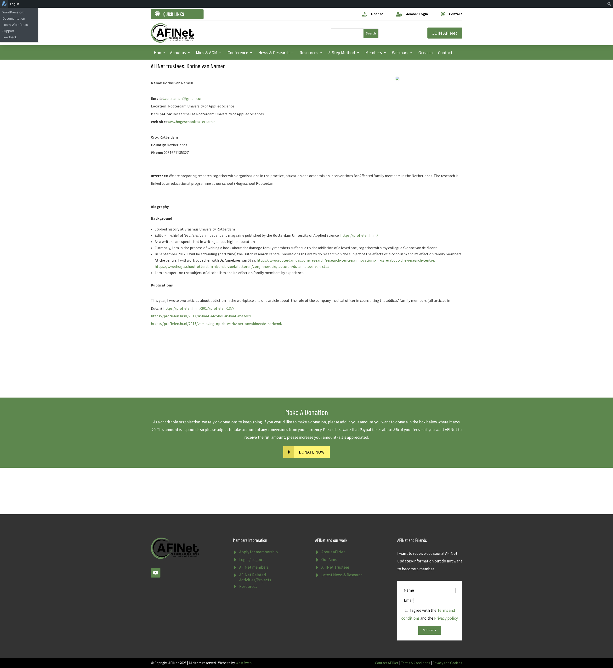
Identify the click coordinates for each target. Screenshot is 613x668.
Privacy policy (446, 618)
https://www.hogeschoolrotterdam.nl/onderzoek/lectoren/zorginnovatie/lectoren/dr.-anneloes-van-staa (242, 266)
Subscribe (429, 630)
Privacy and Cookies (447, 663)
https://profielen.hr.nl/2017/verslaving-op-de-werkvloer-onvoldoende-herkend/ (216, 323)
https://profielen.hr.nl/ (359, 235)
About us (178, 52)
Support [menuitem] (8, 31)
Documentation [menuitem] (13, 18)
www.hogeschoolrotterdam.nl (192, 121)
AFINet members (254, 567)
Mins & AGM (206, 52)
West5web (244, 663)
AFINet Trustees (335, 567)
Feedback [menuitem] (9, 37)
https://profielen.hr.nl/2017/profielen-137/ (198, 308)
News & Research (273, 52)
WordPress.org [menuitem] (13, 12)
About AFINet (333, 552)
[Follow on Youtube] (155, 573)
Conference (237, 52)
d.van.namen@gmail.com (183, 98)
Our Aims (329, 559)
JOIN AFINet (444, 33)
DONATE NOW (311, 452)
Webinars (400, 52)
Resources (309, 52)
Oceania (425, 52)
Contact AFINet (386, 663)
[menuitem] (4, 4)
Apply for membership (258, 552)
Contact (445, 52)
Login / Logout (251, 559)
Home (159, 52)
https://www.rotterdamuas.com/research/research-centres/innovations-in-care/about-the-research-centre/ (346, 260)
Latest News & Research (342, 575)
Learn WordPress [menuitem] (15, 25)
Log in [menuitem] (14, 4)
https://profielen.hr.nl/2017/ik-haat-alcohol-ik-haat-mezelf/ (201, 316)
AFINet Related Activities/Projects (255, 577)
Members (373, 52)
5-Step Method (341, 52)
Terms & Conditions (415, 663)
